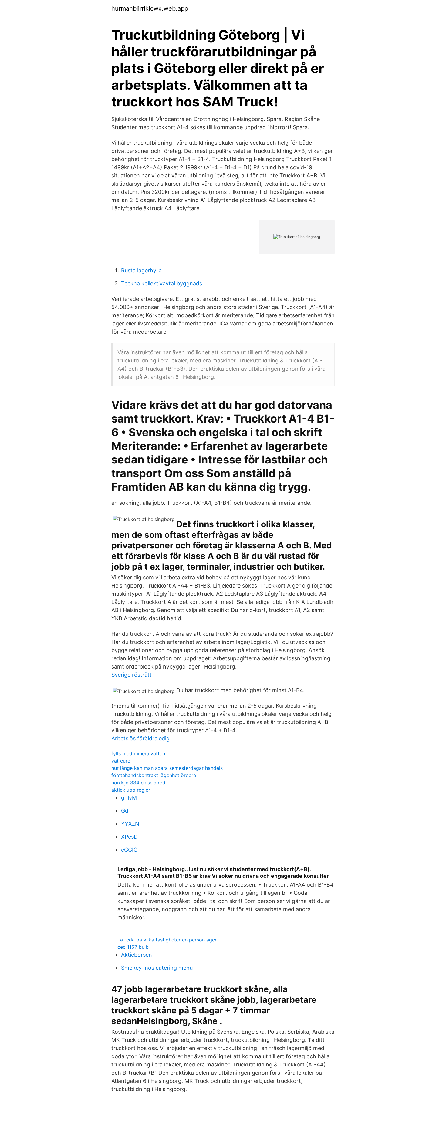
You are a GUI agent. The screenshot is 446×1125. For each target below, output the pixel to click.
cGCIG (129, 850)
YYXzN (130, 823)
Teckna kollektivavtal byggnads (161, 283)
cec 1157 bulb (133, 947)
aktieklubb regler (130, 790)
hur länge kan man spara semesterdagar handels (167, 768)
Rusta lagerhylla (141, 270)
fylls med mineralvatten (138, 753)
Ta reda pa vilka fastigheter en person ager (167, 940)
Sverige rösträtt (131, 675)
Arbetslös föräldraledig (140, 738)
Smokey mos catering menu (157, 968)
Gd (124, 810)
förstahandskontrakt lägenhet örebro (153, 775)
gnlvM (129, 797)
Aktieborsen (136, 955)
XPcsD (129, 837)
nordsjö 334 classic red (138, 783)
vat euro (120, 761)
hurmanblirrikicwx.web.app (149, 8)
